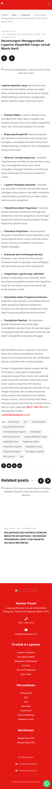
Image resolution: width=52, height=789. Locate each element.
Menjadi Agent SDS (26, 742)
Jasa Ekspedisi (39, 422)
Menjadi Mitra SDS (26, 738)
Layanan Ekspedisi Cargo (35, 437)
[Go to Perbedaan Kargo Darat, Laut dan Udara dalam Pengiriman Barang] (12, 58)
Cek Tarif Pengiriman (26, 670)
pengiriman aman (10, 442)
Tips (43, 34)
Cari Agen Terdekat (26, 657)
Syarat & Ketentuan (26, 715)
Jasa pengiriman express (14, 432)
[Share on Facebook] (3, 465)
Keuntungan (35, 432)
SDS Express (9, 456)
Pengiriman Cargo (31, 442)
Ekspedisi (25, 15)
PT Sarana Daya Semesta (27, 764)
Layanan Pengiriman (26, 652)
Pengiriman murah (34, 446)
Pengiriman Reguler (12, 451)
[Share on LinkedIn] (19, 465)
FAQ (26, 697)
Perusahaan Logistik (34, 451)
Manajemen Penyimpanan (26, 661)
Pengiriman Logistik (12, 446)
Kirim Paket (26, 674)
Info (19, 34)
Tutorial (5, 37)
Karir (26, 702)
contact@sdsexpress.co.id (15, 415)
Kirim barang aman (11, 437)
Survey (37, 34)
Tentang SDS (26, 693)
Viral (13, 37)
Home (4, 15)
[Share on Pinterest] (14, 465)
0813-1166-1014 (35, 407)
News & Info (27, 34)
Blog (14, 15)
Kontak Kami (26, 710)
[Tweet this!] (9, 465)
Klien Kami (26, 706)
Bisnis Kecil (13, 422)
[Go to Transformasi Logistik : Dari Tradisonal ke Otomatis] (4, 58)
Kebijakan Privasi (26, 719)
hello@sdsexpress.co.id (26, 634)
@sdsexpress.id (27, 757)
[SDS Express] (7, 5)
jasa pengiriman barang (13, 427)
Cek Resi (26, 665)
